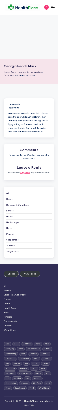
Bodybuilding (11, 354)
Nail (47, 373)
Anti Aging (10, 349)
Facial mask (9, 75)
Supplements (12, 239)
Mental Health (25, 373)
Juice (43, 368)
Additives (27, 344)
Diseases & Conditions (17, 205)
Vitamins (10, 245)
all (7, 193)
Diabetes (46, 359)
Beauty (10, 199)
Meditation (10, 373)
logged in (25, 172)
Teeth (32, 388)
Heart (34, 368)
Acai (7, 344)
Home (6, 72)
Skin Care (37, 383)
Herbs (9, 228)
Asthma (47, 349)
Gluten (45, 363)
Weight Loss (12, 251)
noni (7, 378)
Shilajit (11, 273)
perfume (37, 378)
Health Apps (12, 222)
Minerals (10, 234)
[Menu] (52, 7)
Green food (10, 368)
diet (7, 363)
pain (27, 378)
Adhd (38, 344)
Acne (16, 344)
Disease (17, 363)
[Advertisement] (29, 37)
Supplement (20, 388)
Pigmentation (11, 383)
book (23, 354)
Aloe (47, 344)
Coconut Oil (10, 359)
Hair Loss (23, 368)
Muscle (38, 373)
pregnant (24, 383)
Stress (8, 388)
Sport (47, 383)
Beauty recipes (18, 72)
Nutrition (17, 378)
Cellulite (33, 354)
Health (9, 216)
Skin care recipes (34, 72)
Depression (24, 359)
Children (44, 354)
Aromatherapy (34, 349)
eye (26, 363)
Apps (21, 349)
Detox (36, 359)
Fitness (10, 210)
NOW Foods (30, 273)
